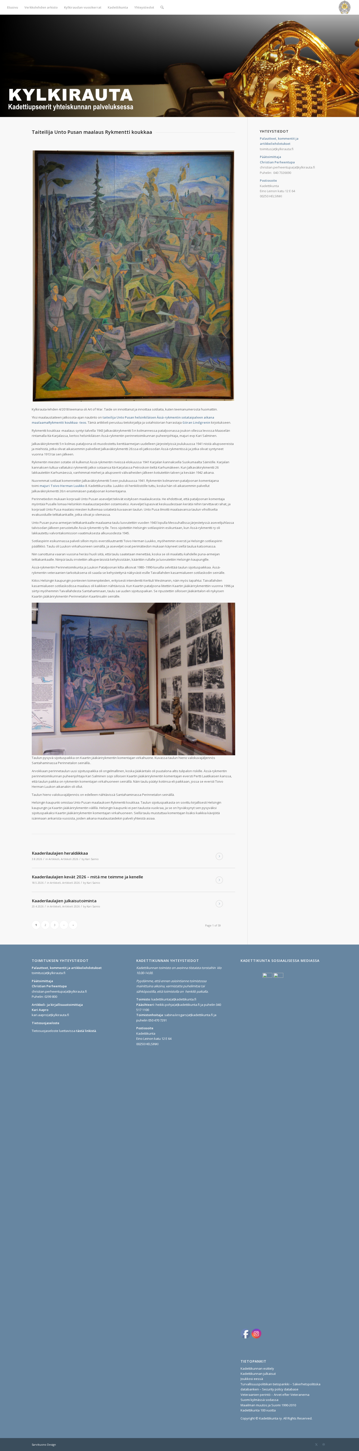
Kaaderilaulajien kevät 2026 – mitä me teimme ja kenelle (87, 877)
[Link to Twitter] (316, 1444)
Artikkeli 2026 (69, 859)
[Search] (162, 7)
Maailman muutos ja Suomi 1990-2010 (268, 1405)
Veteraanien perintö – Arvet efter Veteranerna (275, 1394)
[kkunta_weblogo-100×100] (344, 7)
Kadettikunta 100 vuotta (258, 1410)
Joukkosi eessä (252, 1379)
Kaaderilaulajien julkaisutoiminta (64, 901)
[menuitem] (12, 7)
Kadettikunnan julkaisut (258, 1373)
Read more (219, 856)
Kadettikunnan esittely (257, 1368)
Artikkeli (54, 859)
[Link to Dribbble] (323, 1444)
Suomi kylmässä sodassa (259, 1400)
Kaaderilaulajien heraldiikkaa (60, 853)
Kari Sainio (92, 859)
